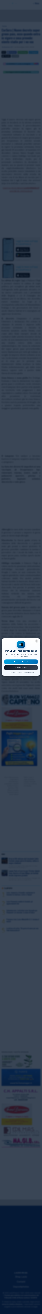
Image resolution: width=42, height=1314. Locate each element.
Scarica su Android (21, 662)
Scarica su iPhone (21, 668)
